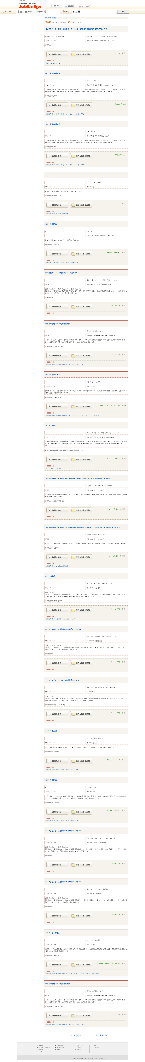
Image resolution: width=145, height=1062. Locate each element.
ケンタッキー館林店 (52, 375)
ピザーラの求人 (75, 262)
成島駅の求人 (65, 213)
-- (45, 175)
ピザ (67, 262)
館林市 (53, 114)
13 (96, 1035)
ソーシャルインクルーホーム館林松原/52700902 (62, 680)
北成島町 (58, 364)
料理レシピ (78, 1049)
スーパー (56, 63)
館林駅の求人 (65, 566)
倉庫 (73, 619)
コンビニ (49, 63)
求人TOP (41, 1045)
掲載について (60, 1045)
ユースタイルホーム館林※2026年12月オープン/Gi (63, 629)
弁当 (70, 364)
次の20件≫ (104, 1035)
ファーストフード (74, 415)
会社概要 (59, 1049)
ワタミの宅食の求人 (78, 364)
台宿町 (58, 566)
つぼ (95, 1045)
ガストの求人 (59, 468)
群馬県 (49, 114)
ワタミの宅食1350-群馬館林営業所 (57, 324)
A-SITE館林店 (50, 576)
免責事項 (41, 1049)
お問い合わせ (60, 1047)
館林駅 (62, 114)
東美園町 (58, 415)
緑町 (57, 114)
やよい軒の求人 (78, 114)
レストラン (69, 114)
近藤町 (58, 213)
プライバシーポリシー (44, 1047)
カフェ (68, 619)
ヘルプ (40, 1051)
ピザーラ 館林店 (51, 224)
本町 (57, 262)
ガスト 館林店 (50, 425)
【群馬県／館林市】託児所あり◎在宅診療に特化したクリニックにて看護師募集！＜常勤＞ (77, 478)
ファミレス (50, 468)
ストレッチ (96, 1047)
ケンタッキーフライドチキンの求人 (91, 415)
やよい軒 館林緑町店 (52, 73)
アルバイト (78, 1047)
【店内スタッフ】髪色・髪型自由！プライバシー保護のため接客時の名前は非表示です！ (77, 29)
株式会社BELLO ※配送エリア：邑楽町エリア (62, 273)
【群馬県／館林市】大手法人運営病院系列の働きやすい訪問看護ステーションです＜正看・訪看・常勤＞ (82, 527)
